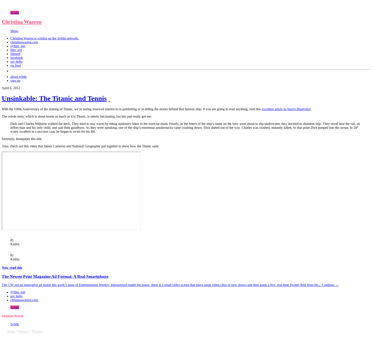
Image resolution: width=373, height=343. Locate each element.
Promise (37, 331)
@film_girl (17, 46)
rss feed (15, 65)
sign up (15, 80)
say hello (16, 61)
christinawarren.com (24, 42)
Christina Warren (21, 22)
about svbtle (18, 77)
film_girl (16, 50)
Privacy (24, 331)
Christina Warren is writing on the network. (44, 38)
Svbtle (14, 12)
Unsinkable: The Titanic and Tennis (54, 98)
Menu (14, 31)
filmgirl (15, 54)
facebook (16, 58)
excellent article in (286, 109)
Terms (11, 331)
